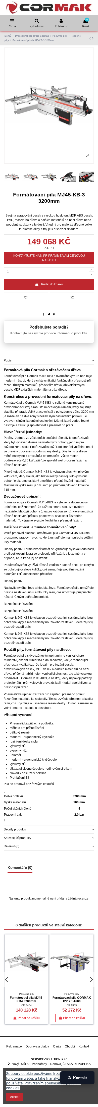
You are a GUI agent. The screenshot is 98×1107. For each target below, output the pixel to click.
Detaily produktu (15, 829)
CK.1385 (72, 1005)
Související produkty (17, 838)
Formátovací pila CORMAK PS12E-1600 (72, 999)
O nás (57, 1046)
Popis (8, 360)
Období (70, 1046)
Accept (14, 1097)
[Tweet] (48, 314)
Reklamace (14, 1046)
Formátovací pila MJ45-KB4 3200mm (26, 999)
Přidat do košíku (52, 284)
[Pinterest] (54, 314)
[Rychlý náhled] (44, 957)
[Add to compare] (72, 297)
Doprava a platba (37, 1046)
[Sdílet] (44, 314)
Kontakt (84, 1046)
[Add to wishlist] (26, 297)
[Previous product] (90, 38)
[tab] (49, 360)
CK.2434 (26, 1005)
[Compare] (44, 949)
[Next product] (92, 38)
